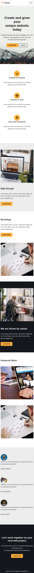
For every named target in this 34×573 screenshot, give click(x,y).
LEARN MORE (12, 45)
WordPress (25, 571)
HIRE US (23, 45)
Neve (7, 571)
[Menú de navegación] (31, 2)
